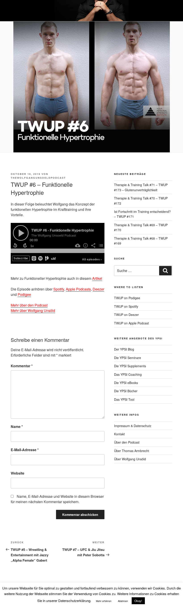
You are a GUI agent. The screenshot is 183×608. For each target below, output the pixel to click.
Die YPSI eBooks (126, 382)
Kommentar (22, 365)
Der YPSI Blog (124, 349)
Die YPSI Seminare (127, 357)
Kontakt (119, 434)
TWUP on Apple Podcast (131, 323)
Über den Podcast (126, 442)
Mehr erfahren (103, 601)
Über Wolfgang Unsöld (130, 459)
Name (17, 426)
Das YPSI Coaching (128, 374)
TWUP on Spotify (126, 306)
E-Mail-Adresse (25, 449)
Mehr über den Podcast (29, 305)
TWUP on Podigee (127, 298)
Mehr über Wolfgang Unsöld (33, 310)
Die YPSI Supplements (130, 366)
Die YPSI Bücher (125, 391)
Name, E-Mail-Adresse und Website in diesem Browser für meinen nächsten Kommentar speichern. (57, 499)
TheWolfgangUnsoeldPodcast (38, 177)
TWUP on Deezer (126, 314)
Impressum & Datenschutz (132, 425)
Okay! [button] (138, 601)
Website (17, 473)
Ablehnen (123, 601)
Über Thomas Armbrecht (131, 450)
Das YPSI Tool (124, 399)
